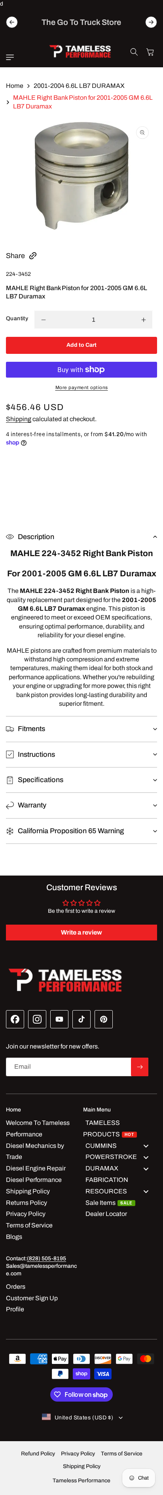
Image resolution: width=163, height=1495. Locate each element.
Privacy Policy (78, 1454)
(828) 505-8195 (46, 1258)
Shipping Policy (81, 1466)
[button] (12, 57)
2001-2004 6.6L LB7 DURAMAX (79, 85)
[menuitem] (120, 1128)
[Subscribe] (139, 1067)
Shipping (18, 419)
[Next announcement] (151, 22)
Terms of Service (121, 1454)
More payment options (81, 387)
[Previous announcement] (12, 22)
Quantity (17, 318)
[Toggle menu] (146, 1146)
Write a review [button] (81, 932)
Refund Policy (38, 1454)
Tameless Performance (81, 1481)
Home (14, 85)
